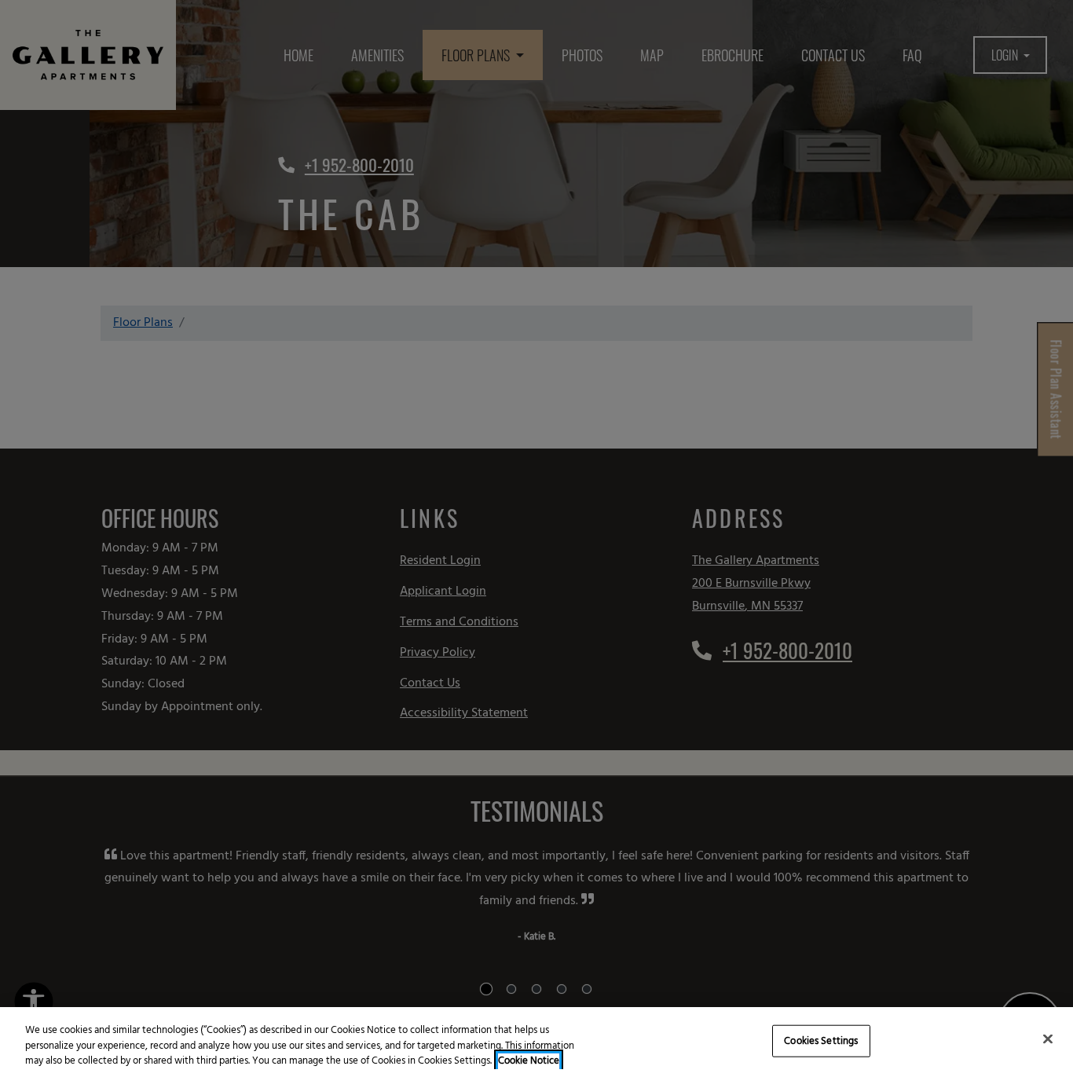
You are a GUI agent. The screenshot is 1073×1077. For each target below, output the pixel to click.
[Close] (1048, 1038)
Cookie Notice (528, 1061)
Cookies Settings (821, 1040)
